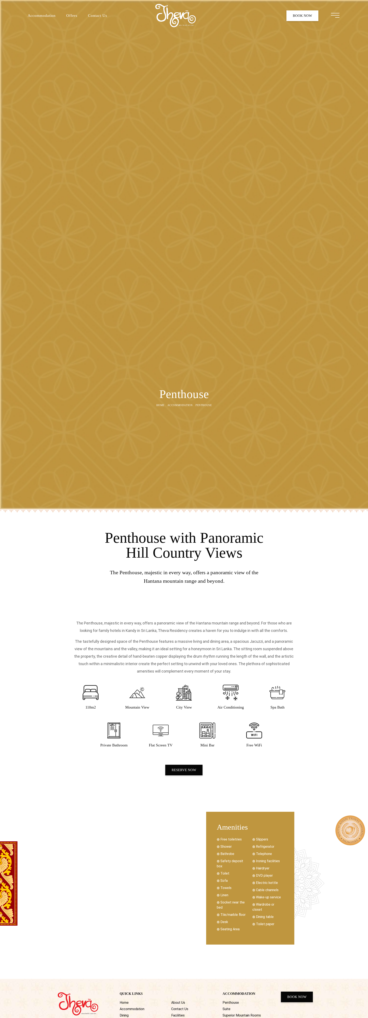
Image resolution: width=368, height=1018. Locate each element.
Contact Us (97, 15)
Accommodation (42, 15)
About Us (178, 1003)
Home (160, 405)
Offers (71, 15)
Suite (226, 1009)
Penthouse (231, 1003)
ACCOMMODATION (180, 405)
